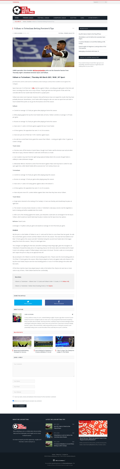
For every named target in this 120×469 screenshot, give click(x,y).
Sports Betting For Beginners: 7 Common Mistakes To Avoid (44, 351)
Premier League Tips (69, 33)
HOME (17, 18)
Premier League (28, 18)
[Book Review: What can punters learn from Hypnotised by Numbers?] (93, 428)
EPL (33, 88)
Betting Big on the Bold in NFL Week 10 (89, 51)
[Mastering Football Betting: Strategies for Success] (22, 342)
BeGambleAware (67, 463)
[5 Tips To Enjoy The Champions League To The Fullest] (65, 342)
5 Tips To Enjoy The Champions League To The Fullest (65, 351)
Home (24, 21)
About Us (58, 454)
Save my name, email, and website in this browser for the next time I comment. (35, 397)
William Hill (66, 281)
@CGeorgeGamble (39, 70)
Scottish (73, 18)
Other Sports (93, 18)
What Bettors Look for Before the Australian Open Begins (39, 2)
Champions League (59, 18)
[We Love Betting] (24, 10)
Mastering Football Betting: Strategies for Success (21, 351)
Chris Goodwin (18, 33)
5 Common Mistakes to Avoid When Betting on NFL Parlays (64, 444)
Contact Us (65, 454)
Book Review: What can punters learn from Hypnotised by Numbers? (93, 439)
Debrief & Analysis (85, 421)
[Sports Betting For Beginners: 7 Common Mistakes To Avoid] (43, 342)
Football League (43, 18)
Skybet (50, 286)
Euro (82, 18)
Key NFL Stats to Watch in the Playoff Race (90, 34)
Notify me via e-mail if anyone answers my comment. (28, 401)
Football (29, 21)
